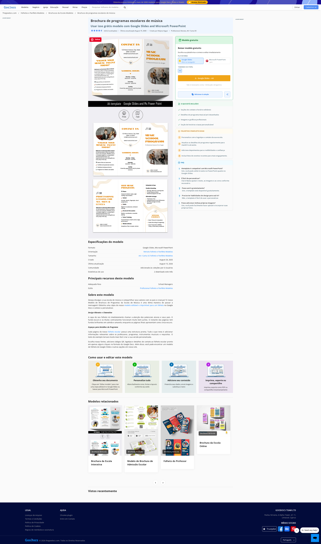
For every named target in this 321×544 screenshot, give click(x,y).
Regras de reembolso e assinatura (39, 530)
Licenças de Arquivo (33, 515)
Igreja (45, 7)
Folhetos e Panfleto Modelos (33, 13)
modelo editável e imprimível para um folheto (144, 305)
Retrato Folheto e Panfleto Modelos (158, 251)
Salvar (97, 39)
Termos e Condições (33, 519)
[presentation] (155, 482)
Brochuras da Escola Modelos (61, 13)
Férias (75, 7)
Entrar (297, 7)
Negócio (35, 7)
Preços (84, 7)
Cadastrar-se (311, 7)
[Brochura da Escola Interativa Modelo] (105, 430)
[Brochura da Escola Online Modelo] (213, 421)
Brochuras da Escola (99, 452)
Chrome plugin (66, 515)
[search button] (125, 7)
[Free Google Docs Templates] (10, 7)
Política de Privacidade (34, 522)
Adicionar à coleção (201, 94)
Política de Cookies (33, 526)
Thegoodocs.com (10, 13)
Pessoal (65, 7)
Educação (54, 7)
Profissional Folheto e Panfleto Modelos (156, 288)
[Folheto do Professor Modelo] (177, 430)
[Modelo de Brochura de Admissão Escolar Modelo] (141, 430)
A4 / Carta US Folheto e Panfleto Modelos (156, 255)
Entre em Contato (67, 519)
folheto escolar (114, 332)
